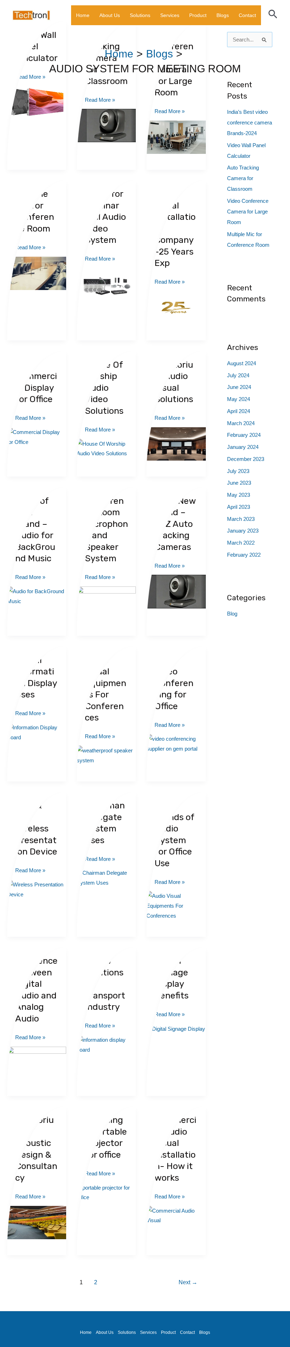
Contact (247, 15)
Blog (232, 614)
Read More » (100, 99)
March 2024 (241, 423)
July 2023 (238, 471)
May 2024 (238, 399)
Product (198, 15)
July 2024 (238, 375)
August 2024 (241, 363)
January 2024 (243, 447)
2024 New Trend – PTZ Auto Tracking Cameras (175, 524)
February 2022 (244, 555)
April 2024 (238, 411)
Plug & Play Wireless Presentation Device (36, 828)
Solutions (140, 15)
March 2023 (241, 519)
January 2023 (243, 531)
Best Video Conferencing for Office (174, 683)
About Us (109, 15)
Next (188, 1282)
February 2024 (244, 435)
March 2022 (241, 543)
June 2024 (239, 387)
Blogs (222, 15)
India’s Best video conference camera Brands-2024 (249, 122)
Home (82, 15)
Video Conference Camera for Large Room (247, 211)
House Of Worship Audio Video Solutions (104, 388)
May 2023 (238, 495)
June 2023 (239, 483)
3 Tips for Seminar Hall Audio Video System (105, 217)
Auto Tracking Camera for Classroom (243, 178)
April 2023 (238, 507)
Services (169, 15)
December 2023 (245, 459)
